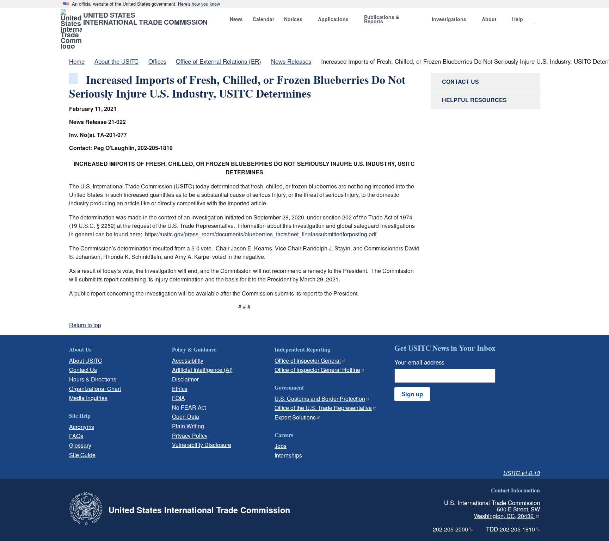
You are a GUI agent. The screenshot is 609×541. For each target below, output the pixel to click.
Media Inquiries (88, 398)
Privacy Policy (190, 435)
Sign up (412, 394)
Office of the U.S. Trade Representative (323, 408)
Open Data (185, 416)
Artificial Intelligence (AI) (202, 370)
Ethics (179, 389)
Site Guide (82, 455)
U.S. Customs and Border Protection (320, 398)
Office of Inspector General (308, 360)
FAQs (76, 436)
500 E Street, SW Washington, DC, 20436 (507, 512)
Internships (288, 455)
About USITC (85, 360)
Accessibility (187, 360)
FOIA (178, 398)
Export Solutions (295, 417)
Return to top (85, 325)
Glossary (80, 445)
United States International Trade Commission (145, 18)
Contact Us (83, 370)
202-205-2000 (450, 529)
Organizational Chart (95, 389)
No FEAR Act (189, 407)
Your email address (419, 362)
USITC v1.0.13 (521, 473)
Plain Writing (188, 426)
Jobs (281, 446)
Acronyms (81, 427)
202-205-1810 (517, 529)
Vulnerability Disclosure (201, 445)
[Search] (542, 20)
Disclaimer (185, 379)
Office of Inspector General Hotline (317, 370)
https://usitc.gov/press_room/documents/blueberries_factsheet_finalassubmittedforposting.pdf (260, 234)
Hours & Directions (92, 379)
